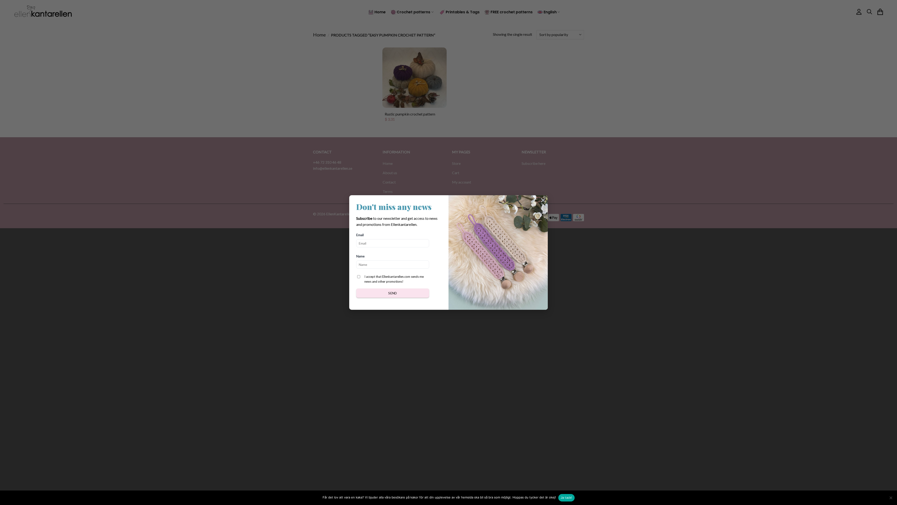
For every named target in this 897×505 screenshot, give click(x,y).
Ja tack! (566, 497)
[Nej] (890, 499)
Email (360, 235)
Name (360, 256)
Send (392, 293)
